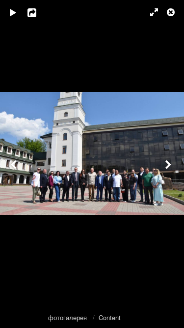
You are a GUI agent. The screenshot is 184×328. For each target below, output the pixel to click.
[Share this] (38, 12)
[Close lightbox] (171, 12)
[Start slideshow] (13, 12)
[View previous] (14, 164)
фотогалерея (68, 317)
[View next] (169, 164)
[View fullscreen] (149, 12)
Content (110, 317)
